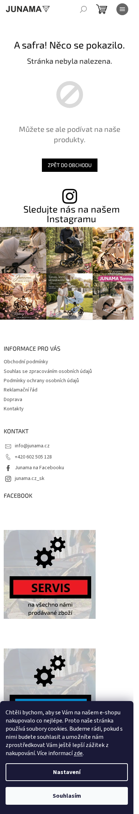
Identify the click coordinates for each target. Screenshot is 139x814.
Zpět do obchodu (70, 165)
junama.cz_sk (29, 478)
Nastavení (66, 772)
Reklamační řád (20, 390)
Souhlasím (67, 796)
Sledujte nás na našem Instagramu (71, 213)
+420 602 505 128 (33, 457)
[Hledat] (83, 9)
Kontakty (14, 409)
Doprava (13, 399)
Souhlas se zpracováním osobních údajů (48, 371)
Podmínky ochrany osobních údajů (41, 380)
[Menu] (122, 9)
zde (78, 753)
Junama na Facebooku (39, 467)
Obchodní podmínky (26, 362)
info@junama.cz (32, 446)
